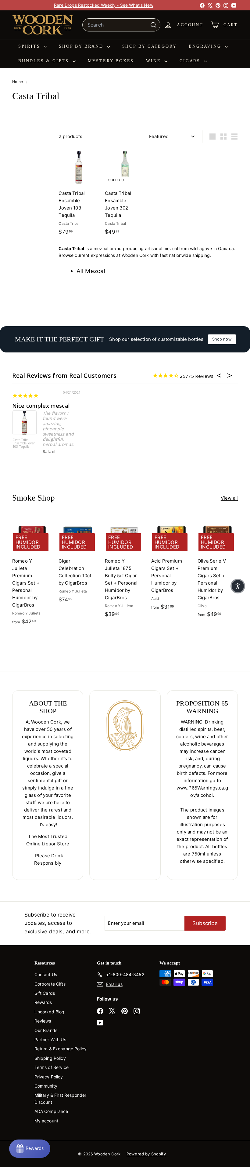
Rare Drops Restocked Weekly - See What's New (103, 5)
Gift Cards (44, 993)
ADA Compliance (51, 1111)
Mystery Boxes (111, 61)
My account (46, 1120)
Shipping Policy (50, 1058)
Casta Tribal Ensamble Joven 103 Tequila (23, 443)
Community (45, 1086)
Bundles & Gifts (44, 61)
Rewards (43, 1002)
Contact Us (45, 974)
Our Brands (46, 1030)
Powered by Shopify (146, 1153)
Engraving (206, 46)
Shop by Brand (82, 46)
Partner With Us (50, 1039)
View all (229, 498)
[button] (237, 586)
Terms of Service (51, 1067)
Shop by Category (149, 46)
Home (18, 81)
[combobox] (121, 25)
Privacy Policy (48, 1076)
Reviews (42, 1020)
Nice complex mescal (41, 405)
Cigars (191, 61)
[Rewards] (29, 1149)
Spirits (30, 46)
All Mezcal (91, 271)
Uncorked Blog (49, 1011)
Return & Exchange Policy (60, 1048)
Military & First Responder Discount (60, 1098)
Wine (154, 61)
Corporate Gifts (50, 983)
